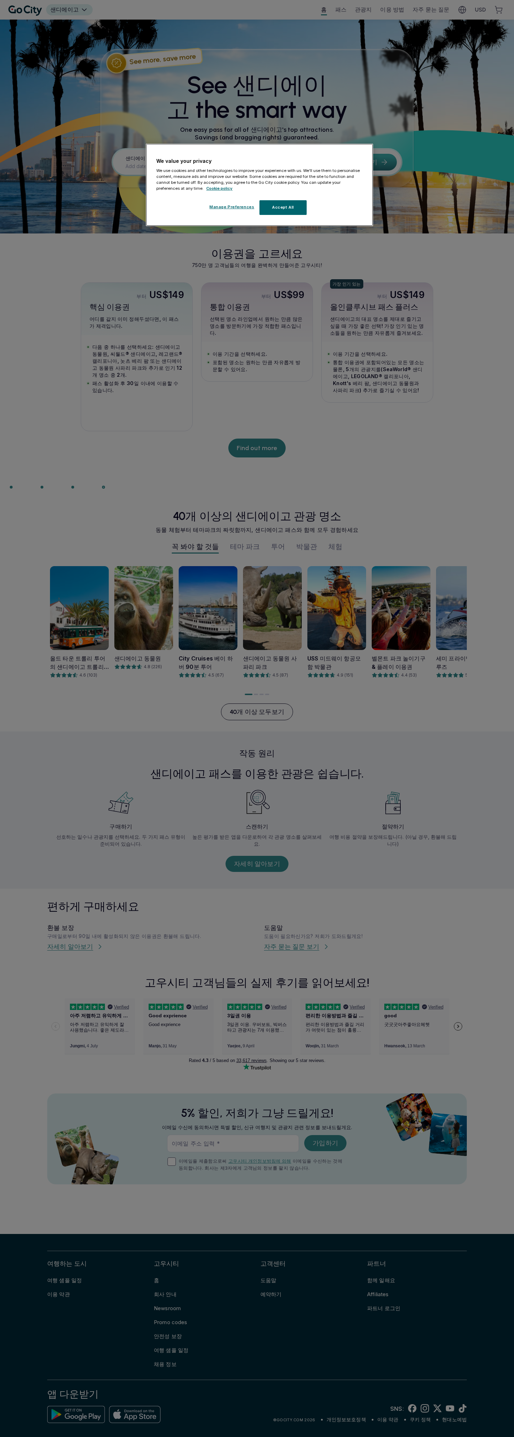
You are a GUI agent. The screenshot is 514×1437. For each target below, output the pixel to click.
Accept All (283, 207)
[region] (259, 185)
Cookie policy (219, 188)
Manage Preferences (231, 207)
